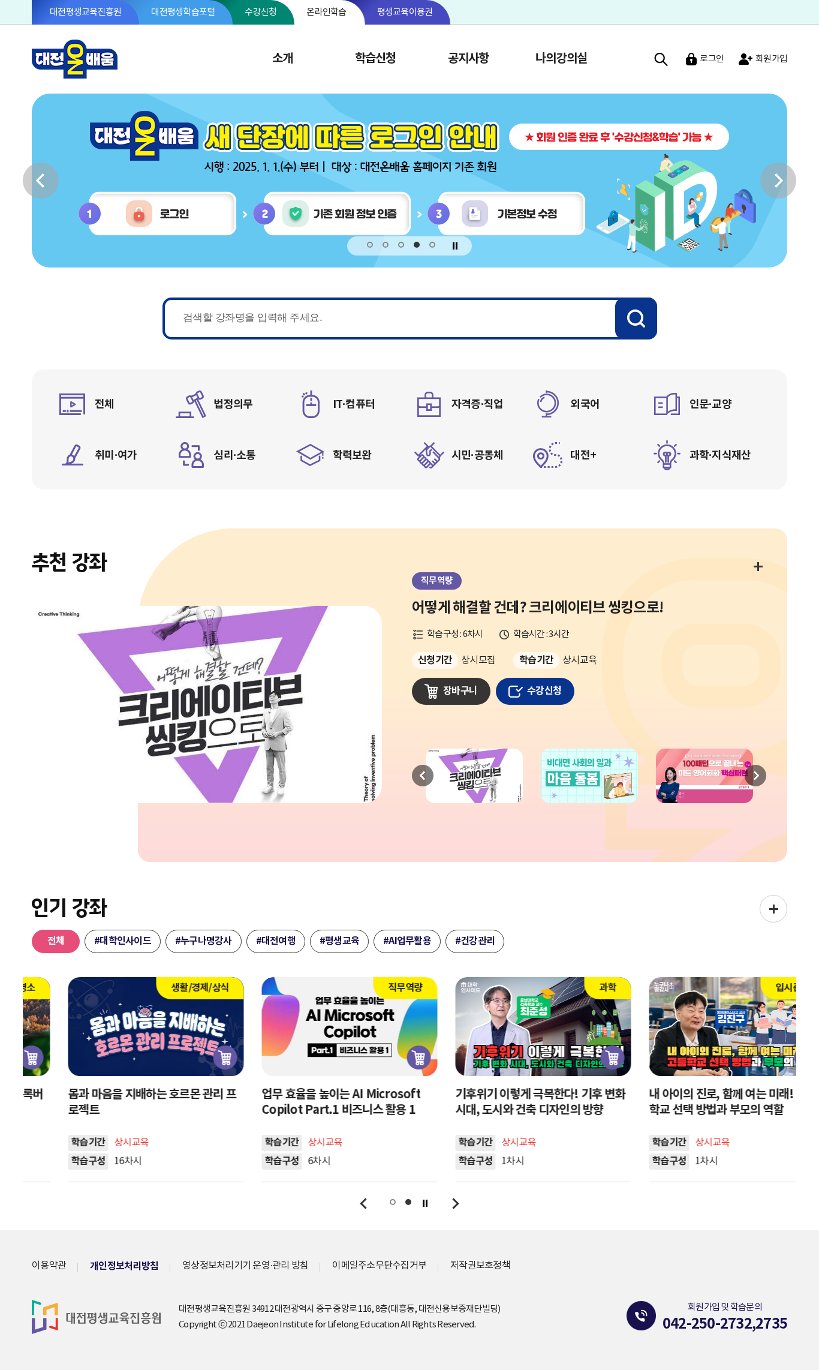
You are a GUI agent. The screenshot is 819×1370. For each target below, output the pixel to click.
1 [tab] (370, 245)
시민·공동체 (477, 455)
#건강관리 (475, 941)
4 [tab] (417, 245)
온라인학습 (326, 12)
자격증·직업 (477, 404)
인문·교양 (710, 404)
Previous (422, 775)
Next (755, 775)
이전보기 (40, 180)
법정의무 (232, 404)
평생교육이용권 (405, 12)
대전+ (583, 455)
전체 (105, 404)
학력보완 (352, 455)
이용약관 (49, 1265)
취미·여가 (116, 455)
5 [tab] (432, 245)
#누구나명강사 (203, 941)
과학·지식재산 (720, 455)
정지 (455, 246)
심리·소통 (234, 455)
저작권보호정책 (480, 1265)
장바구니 (460, 691)
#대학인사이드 (122, 941)
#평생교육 (339, 941)
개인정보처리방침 (124, 1266)
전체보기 (757, 565)
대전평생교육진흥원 (85, 12)
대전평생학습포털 (183, 12)
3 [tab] (401, 245)
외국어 (585, 404)
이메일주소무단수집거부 (379, 1265)
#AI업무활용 (407, 941)
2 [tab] (386, 245)
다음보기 (778, 180)
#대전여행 (276, 941)
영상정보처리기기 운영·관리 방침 (245, 1265)
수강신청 (260, 12)
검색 (661, 59)
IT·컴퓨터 (354, 404)
